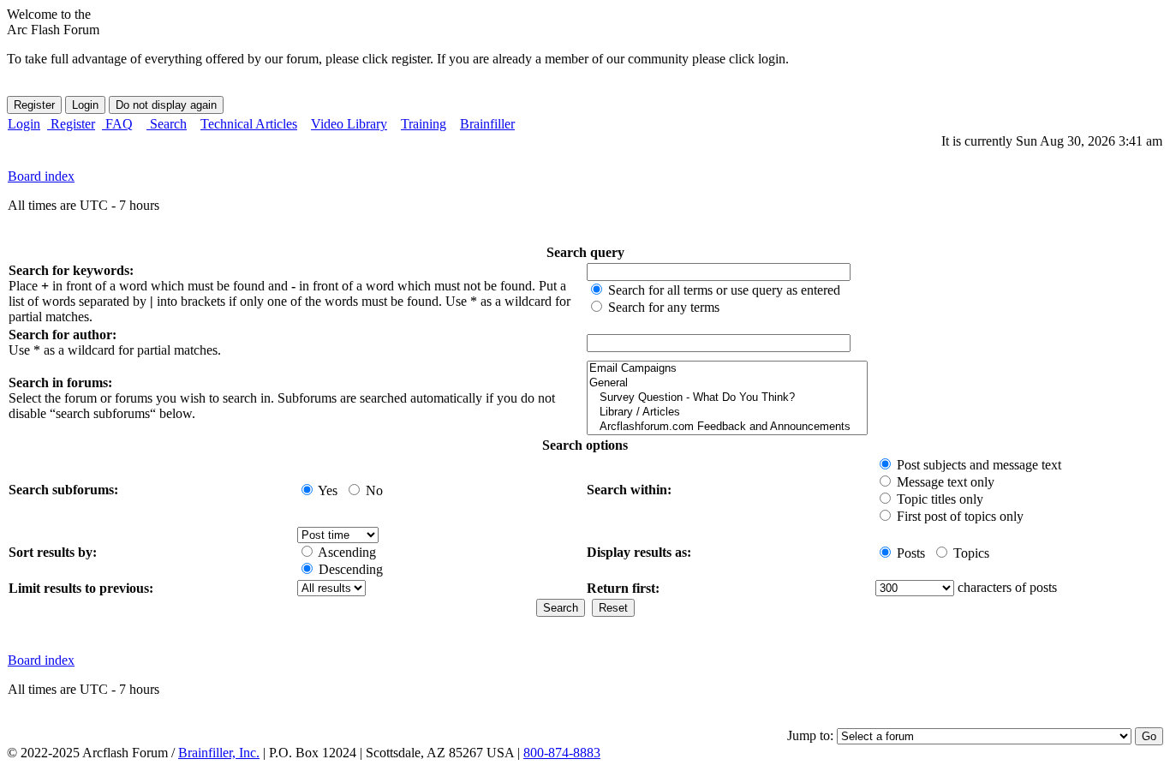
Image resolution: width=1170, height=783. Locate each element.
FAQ (117, 124)
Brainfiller (487, 124)
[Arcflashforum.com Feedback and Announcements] (727, 427)
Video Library (349, 124)
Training (423, 124)
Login (24, 124)
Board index (41, 176)
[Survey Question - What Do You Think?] (727, 398)
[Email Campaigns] (727, 369)
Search (166, 124)
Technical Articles (248, 124)
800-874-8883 (561, 752)
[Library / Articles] (727, 412)
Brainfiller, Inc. (219, 752)
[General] (727, 383)
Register (71, 124)
